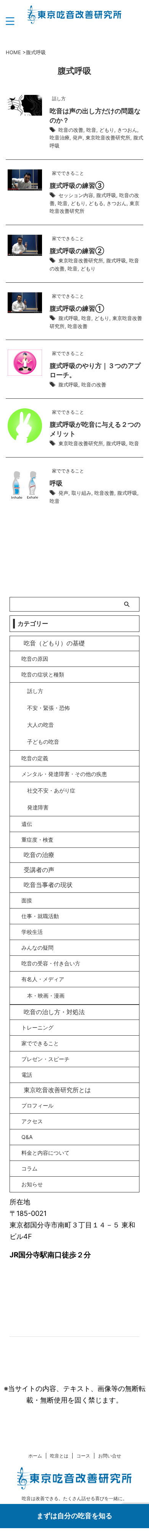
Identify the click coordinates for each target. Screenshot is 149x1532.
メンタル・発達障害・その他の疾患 (64, 774)
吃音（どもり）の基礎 (54, 643)
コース (83, 1456)
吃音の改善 (70, 130)
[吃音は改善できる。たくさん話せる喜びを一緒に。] (75, 18)
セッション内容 (75, 195)
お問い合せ (109, 1456)
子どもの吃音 (43, 741)
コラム (29, 1168)
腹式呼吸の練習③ (77, 185)
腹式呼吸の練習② (77, 251)
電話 (26, 1074)
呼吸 (56, 483)
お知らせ (32, 1184)
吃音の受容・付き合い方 (50, 963)
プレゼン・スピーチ (45, 1059)
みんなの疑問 (37, 947)
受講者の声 (39, 870)
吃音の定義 (34, 758)
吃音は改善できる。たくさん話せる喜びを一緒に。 (74, 1498)
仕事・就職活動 (40, 916)
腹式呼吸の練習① (77, 308)
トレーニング (37, 1027)
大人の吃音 (40, 724)
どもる (96, 203)
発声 (78, 137)
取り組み (81, 493)
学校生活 (32, 931)
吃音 (91, 130)
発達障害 (38, 807)
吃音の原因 (34, 658)
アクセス (32, 1121)
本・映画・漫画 (46, 995)
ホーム (35, 1456)
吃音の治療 (39, 855)
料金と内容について (45, 1152)
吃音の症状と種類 (42, 674)
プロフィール (37, 1105)
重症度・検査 (37, 839)
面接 (26, 900)
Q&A (26, 1137)
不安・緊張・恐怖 (48, 708)
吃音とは (59, 1456)
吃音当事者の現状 (48, 885)
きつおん (127, 130)
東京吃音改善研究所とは (57, 1090)
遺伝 (26, 824)
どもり (106, 130)
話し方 (35, 691)
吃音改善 (77, 326)
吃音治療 (60, 137)
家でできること (40, 1043)
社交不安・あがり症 (51, 790)
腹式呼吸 (106, 195)
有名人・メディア (42, 979)
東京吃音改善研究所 (108, 137)
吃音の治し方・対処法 (54, 1012)
